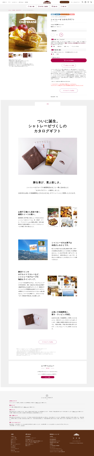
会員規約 (51, 444)
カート (91, 2)
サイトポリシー (52, 447)
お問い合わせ (21, 2)
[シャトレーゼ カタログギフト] (28, 33)
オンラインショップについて (30, 437)
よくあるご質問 (13, 437)
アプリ (9, 2)
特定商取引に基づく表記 (54, 442)
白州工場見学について (29, 439)
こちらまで (22, 425)
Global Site (13, 450)
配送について (13, 440)
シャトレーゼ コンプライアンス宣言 (56, 450)
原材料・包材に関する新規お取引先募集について (34, 440)
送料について (13, 442)
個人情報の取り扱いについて (55, 440)
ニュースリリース (53, 437)
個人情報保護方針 (53, 439)
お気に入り (88, 2)
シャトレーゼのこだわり (15, 451)
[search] (82, 2)
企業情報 (26, 2)
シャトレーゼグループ (15, 448)
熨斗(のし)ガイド (56, 57)
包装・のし (66, 46)
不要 (54, 46)
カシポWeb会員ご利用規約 (54, 445)
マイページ (85, 2)
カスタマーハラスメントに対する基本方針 (57, 451)
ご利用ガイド (4, 2)
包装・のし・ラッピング (59, 39)
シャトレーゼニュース (76, 440)
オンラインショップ (64, 2)
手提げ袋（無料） (58, 49)
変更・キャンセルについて (15, 444)
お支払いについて (14, 439)
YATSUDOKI (13, 447)
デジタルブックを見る (68, 90)
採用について (27, 445)
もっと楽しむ (13, 445)
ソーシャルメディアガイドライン (56, 448)
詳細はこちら (37, 402)
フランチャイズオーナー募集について (32, 442)
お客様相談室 (27, 436)
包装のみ (60, 46)
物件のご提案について (29, 444)
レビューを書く (47, 377)
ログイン (50, 374)
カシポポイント (14, 2)
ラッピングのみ (75, 46)
